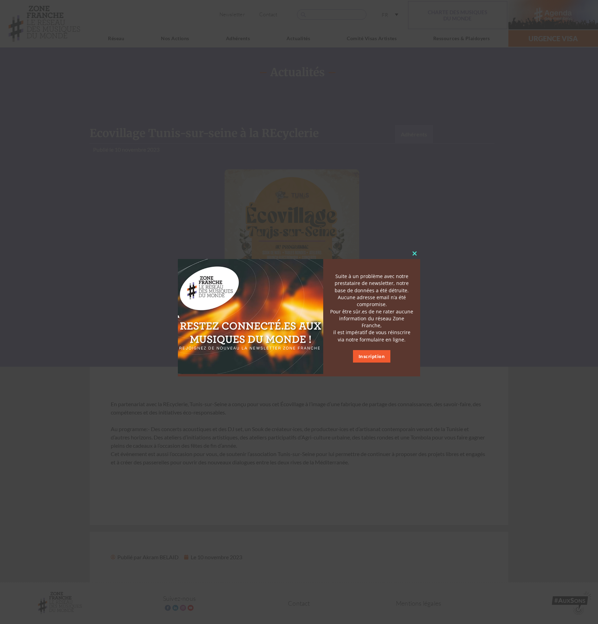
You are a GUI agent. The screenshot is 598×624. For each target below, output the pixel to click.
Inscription (372, 356)
